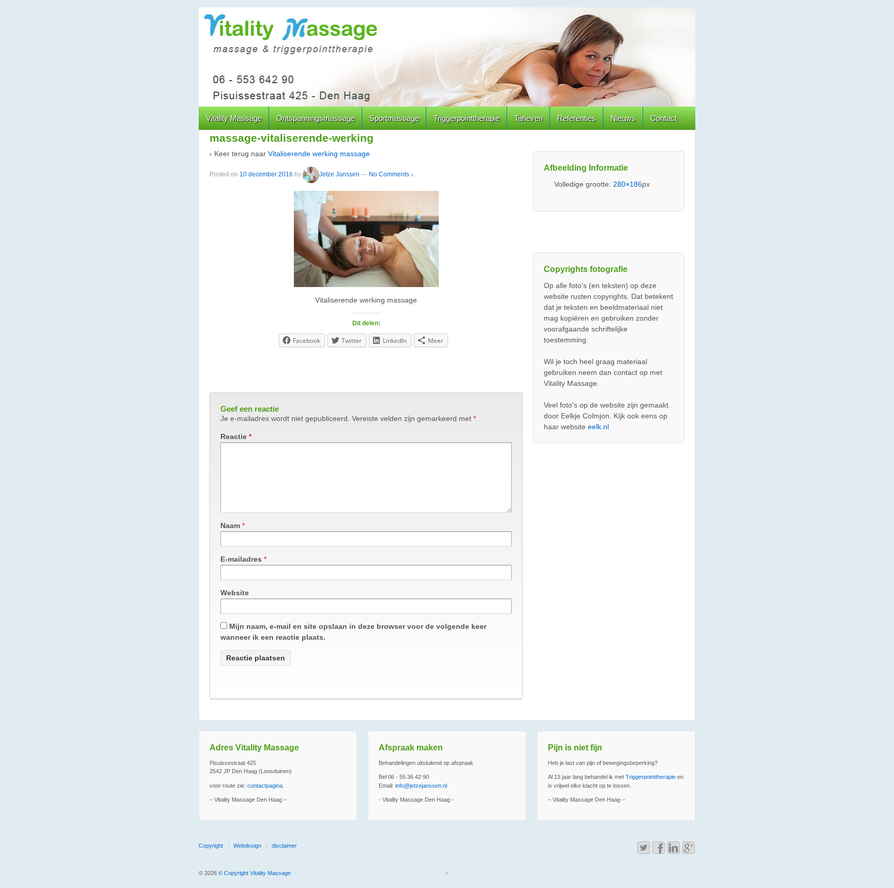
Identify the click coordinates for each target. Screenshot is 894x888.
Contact (663, 118)
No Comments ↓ (391, 174)
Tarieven (528, 118)
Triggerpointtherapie (467, 118)
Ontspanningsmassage (315, 118)
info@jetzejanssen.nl (421, 785)
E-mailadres (241, 559)
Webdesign (247, 845)
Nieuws (623, 118)
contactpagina (264, 785)
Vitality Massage (234, 118)
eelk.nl (598, 427)
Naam (230, 525)
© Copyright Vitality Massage (254, 873)
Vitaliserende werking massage (319, 153)
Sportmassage (394, 118)
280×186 (627, 184)
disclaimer (284, 845)
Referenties (576, 118)
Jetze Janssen (339, 174)
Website (234, 593)
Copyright (211, 845)
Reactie (235, 436)
